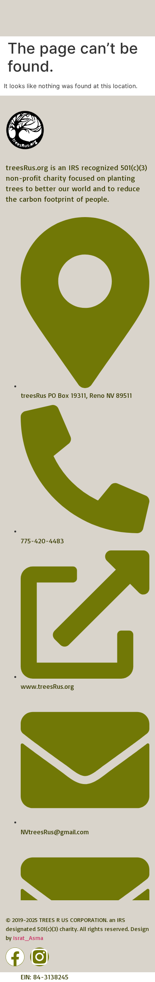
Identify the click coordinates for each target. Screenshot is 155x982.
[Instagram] (39, 957)
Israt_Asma (28, 938)
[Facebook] (15, 957)
